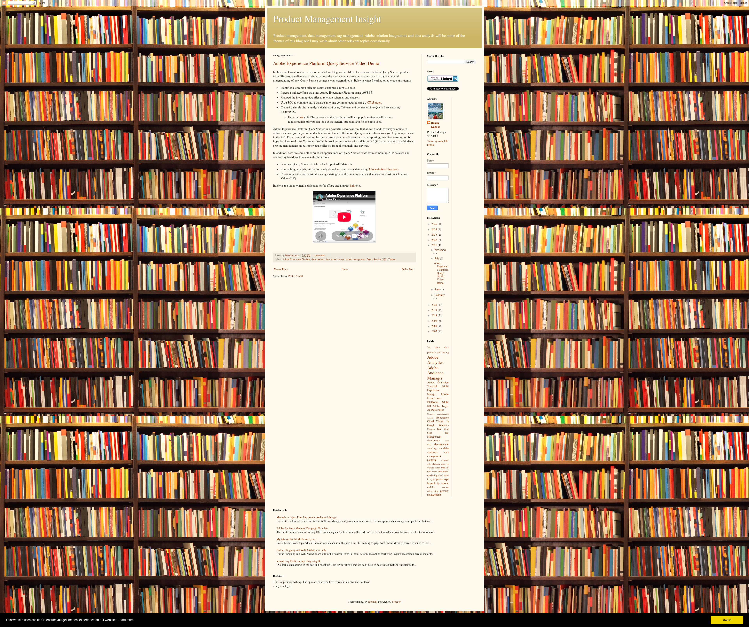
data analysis (318, 259)
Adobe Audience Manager (435, 372)
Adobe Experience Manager (438, 390)
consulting (432, 448)
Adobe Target (441, 406)
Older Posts (408, 269)
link (301, 117)
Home (345, 269)
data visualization (335, 259)
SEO (429, 433)
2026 (434, 224)
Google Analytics (438, 425)
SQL (384, 259)
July (437, 258)
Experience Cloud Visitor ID (438, 419)
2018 (434, 315)
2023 (434, 234)
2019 (434, 310)
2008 (434, 326)
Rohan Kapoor (435, 125)
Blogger (396, 601)
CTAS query (374, 102)
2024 (434, 229)
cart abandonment (438, 444)
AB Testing (443, 352)
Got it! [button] (727, 620)
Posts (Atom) (295, 276)
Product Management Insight (327, 18)
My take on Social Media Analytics (296, 539)
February (440, 295)
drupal (435, 471)
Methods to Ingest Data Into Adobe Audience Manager (307, 517)
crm (440, 448)
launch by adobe (438, 483)
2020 (434, 305)
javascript (442, 479)
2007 (434, 331)
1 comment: (319, 255)
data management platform (438, 456)
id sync (431, 479)
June (437, 289)
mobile (430, 487)
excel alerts (443, 475)
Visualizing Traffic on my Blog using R (298, 561)
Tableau (392, 259)
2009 (434, 321)
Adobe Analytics (435, 359)
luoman (372, 601)
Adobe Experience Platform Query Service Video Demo (326, 63)
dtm (440, 471)
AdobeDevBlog (435, 409)
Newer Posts (281, 269)
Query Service (374, 259)
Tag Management (438, 434)
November (440, 250)
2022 (434, 240)
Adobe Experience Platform (296, 259)
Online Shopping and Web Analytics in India (301, 550)
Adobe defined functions (383, 169)
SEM (446, 429)
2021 (434, 245)
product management (355, 259)
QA (439, 429)
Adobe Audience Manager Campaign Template (302, 528)
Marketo (431, 428)
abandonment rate (438, 440)
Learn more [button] (126, 620)
